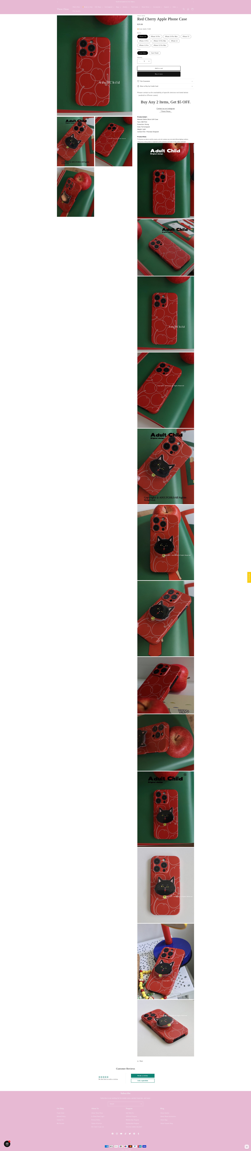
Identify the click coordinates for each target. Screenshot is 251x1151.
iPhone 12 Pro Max (160, 45)
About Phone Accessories (168, 1116)
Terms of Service (96, 1123)
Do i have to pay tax (97, 1127)
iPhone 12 (174, 41)
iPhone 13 (186, 36)
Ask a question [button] (142, 1080)
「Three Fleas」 (166, 111)
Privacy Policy (95, 1120)
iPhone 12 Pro (144, 45)
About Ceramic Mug (166, 1123)
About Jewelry (164, 1113)
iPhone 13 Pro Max (160, 41)
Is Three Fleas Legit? (97, 1116)
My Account (60, 1123)
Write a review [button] (142, 1076)
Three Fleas (128, 1150)
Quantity (139, 57)
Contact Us (60, 1120)
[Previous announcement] (57, 2)
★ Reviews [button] (249, 577)
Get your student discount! (134, 1127)
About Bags (163, 1120)
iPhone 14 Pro (155, 36)
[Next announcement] (193, 2)
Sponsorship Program (132, 1123)
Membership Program (132, 1120)
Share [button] (141, 1061)
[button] (99, 7)
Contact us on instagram (166, 108)
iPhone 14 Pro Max (171, 36)
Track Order (60, 1113)
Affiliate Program (131, 1116)
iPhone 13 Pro (144, 41)
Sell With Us (130, 1113)
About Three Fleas (97, 1113)
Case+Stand (154, 53)
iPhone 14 (142, 36)
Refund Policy (61, 1116)
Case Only (142, 53)
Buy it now (159, 74)
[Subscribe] (141, 1104)
